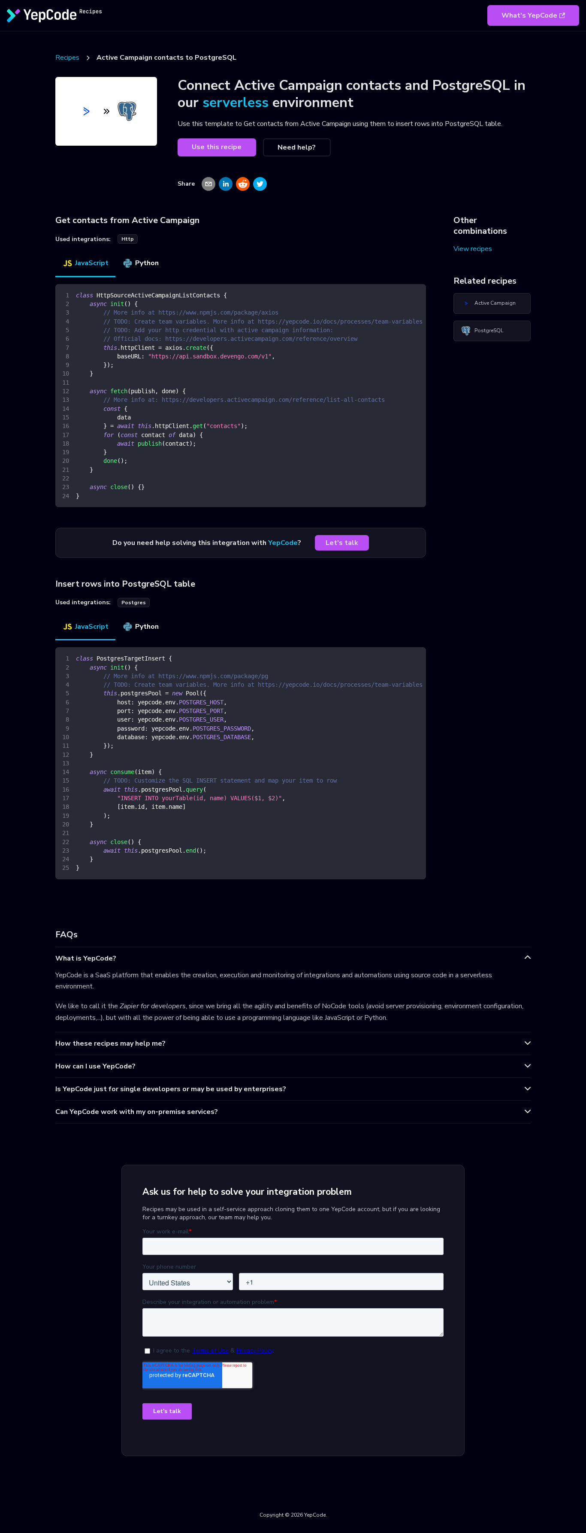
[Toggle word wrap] (400, 295)
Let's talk (342, 543)
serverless (235, 102)
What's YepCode (529, 15)
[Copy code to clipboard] (415, 295)
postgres (133, 602)
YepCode (283, 543)
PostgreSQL (488, 330)
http (127, 239)
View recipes (472, 249)
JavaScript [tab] (92, 263)
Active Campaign (495, 303)
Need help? (297, 147)
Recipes (67, 57)
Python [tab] (147, 263)
